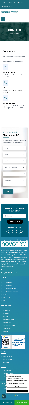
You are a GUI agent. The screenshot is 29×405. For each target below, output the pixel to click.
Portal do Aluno (7, 356)
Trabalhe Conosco (8, 374)
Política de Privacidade (18, 383)
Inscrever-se (14, 222)
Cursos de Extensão (8, 319)
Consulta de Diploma (9, 325)
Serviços (5, 316)
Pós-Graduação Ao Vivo (9, 289)
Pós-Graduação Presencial (10, 292)
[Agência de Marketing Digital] (14, 394)
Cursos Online (7, 322)
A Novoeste (6, 310)
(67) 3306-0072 (12, 90)
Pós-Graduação (7, 283)
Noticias (5, 331)
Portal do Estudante (7, 2)
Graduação (6, 295)
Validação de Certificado (8, 6)
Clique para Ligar (8, 402)
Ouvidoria (5, 376)
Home (11, 33)
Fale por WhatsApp (22, 402)
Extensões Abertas (8, 301)
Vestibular (6, 313)
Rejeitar (17, 386)
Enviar (7, 191)
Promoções (6, 328)
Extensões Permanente (9, 298)
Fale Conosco (7, 370)
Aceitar (17, 391)
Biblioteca (6, 362)
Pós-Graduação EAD (8, 286)
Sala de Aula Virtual (19, 2)
